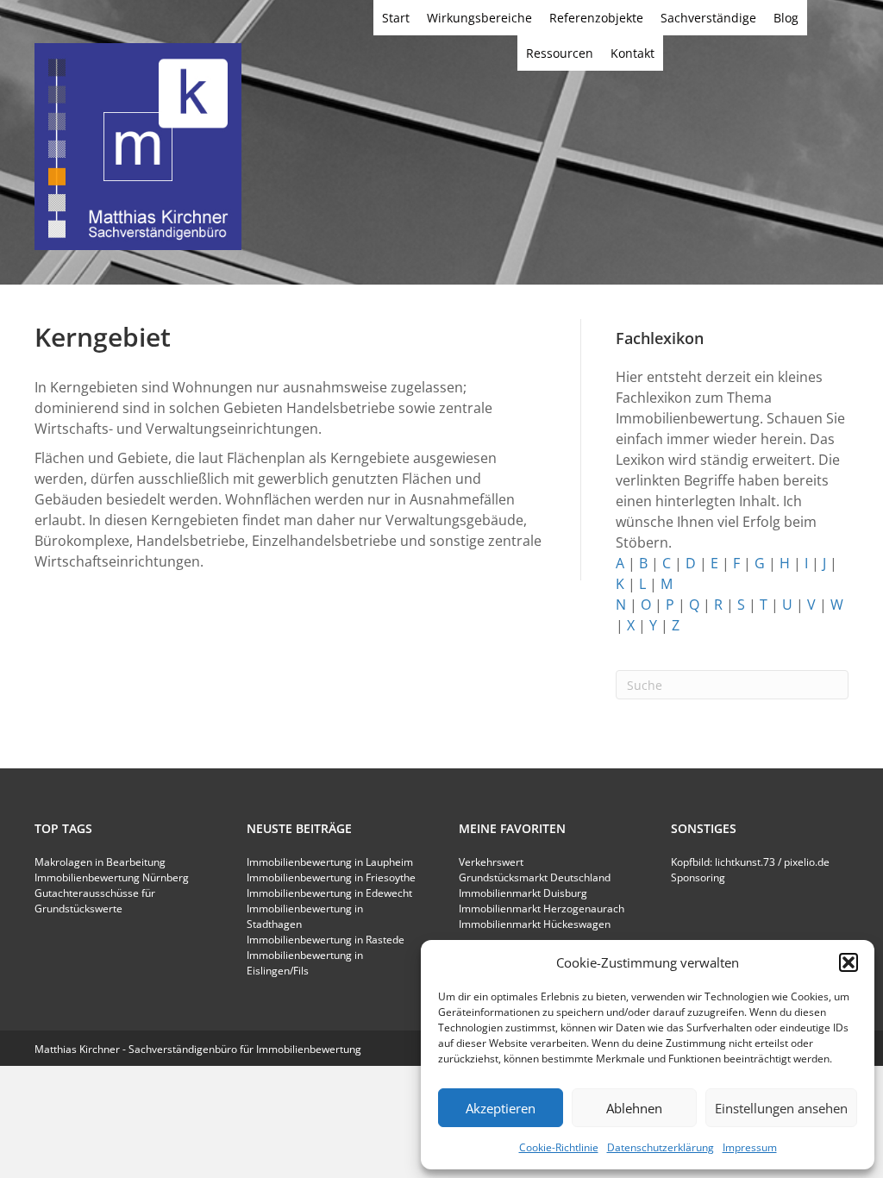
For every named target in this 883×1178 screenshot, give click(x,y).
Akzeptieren (500, 1108)
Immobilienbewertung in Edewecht (329, 893)
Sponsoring (698, 877)
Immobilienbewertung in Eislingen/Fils (305, 963)
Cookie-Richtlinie (558, 1147)
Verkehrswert (491, 862)
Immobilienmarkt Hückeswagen (535, 924)
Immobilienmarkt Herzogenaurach (541, 908)
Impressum (750, 1147)
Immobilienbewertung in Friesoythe (331, 877)
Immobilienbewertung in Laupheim (330, 862)
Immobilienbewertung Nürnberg (111, 877)
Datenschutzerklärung (660, 1147)
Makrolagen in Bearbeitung (100, 862)
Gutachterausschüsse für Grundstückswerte (94, 901)
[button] (848, 962)
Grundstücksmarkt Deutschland (535, 877)
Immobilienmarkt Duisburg (523, 893)
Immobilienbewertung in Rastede (325, 939)
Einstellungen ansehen (781, 1108)
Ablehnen (634, 1108)
